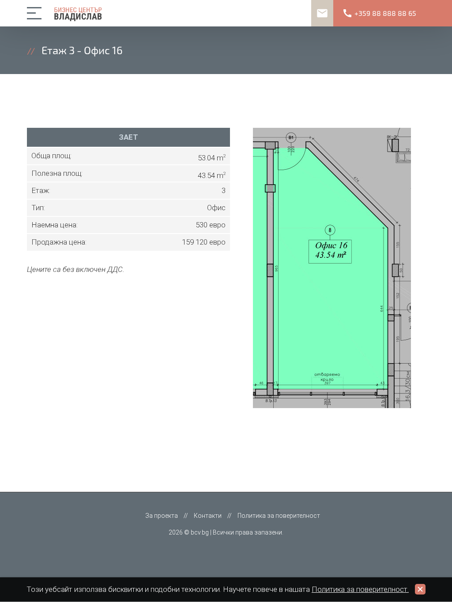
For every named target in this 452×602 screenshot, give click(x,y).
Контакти (208, 515)
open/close (36, 13)
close (420, 589)
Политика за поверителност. (360, 589)
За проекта (161, 515)
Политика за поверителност (278, 515)
